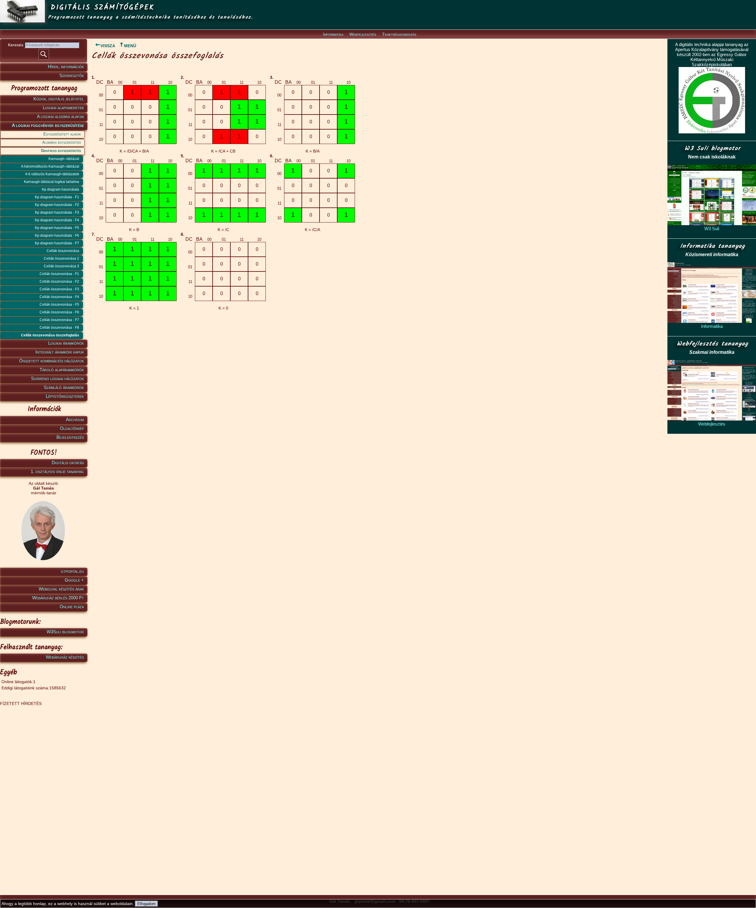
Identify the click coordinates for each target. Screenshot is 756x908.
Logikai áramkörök (66, 343)
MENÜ (130, 45)
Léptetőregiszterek (65, 396)
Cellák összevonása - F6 (59, 312)
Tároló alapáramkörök (62, 369)
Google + (74, 580)
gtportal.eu (72, 571)
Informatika (333, 34)
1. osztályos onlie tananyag (57, 471)
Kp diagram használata (60, 189)
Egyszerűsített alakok (62, 134)
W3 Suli (711, 228)
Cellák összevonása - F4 (59, 297)
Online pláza (72, 606)
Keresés (16, 44)
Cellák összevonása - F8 (59, 327)
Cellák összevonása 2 (61, 258)
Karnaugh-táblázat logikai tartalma (51, 182)
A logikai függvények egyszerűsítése (48, 125)
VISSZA (107, 45)
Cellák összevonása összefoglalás (50, 335)
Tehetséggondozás (399, 34)
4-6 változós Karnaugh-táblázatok (52, 174)
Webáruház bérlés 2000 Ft (58, 597)
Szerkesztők (71, 75)
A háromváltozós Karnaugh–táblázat (50, 166)
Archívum (75, 419)
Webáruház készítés (65, 657)
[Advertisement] (42, 794)
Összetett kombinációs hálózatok (51, 360)
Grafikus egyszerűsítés (61, 150)
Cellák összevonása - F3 (59, 289)
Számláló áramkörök (64, 387)
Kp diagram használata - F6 (57, 235)
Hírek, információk (66, 66)
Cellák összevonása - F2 (59, 281)
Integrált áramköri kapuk (59, 351)
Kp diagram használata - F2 (57, 205)
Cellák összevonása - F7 (59, 320)
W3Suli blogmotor (65, 631)
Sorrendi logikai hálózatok (57, 378)
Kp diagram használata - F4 (57, 220)
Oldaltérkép (72, 428)
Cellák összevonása (63, 251)
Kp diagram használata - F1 (57, 197)
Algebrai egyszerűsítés (61, 142)
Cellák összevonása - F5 (59, 304)
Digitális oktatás (68, 462)
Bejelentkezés (70, 437)
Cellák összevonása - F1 (59, 274)
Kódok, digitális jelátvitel (58, 98)
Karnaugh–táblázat (63, 159)
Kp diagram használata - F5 (57, 228)
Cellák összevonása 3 (61, 266)
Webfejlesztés (362, 34)
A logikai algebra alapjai (60, 116)
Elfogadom (146, 904)
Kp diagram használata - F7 (57, 243)
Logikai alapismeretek (63, 107)
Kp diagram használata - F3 (57, 212)
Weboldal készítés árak (61, 588)
